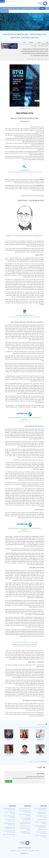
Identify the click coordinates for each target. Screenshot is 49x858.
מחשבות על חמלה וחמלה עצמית (25, 825)
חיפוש (2, 1)
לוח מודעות (23, 8)
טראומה (38, 59)
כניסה (14, 1)
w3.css (27, 853)
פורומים (18, 8)
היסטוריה (46, 59)
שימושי (9, 8)
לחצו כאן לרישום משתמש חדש (38, 778)
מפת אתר (12, 850)
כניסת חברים (8, 781)
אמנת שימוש (24, 850)
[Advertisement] (24, 793)
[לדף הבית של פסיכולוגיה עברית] (42, 3)
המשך (31, 56)
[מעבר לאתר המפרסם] (9, 46)
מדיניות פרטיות (18, 850)
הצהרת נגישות (31, 850)
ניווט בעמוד (3, 11)
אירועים (4, 8)
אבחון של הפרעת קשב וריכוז (41, 819)
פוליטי (29, 59)
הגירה (35, 59)
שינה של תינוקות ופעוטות (42, 829)
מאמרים (42, 8)
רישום (11, 1)
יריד (14, 8)
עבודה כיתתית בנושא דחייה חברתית (24, 808)
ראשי (47, 8)
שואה (32, 59)
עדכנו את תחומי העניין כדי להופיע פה (37, 761)
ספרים (46, 45)
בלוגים (37, 8)
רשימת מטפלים (31, 8)
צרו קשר (7, 1)
